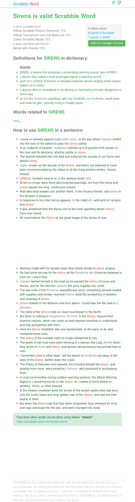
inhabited (47, 329)
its (38, 152)
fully (28, 325)
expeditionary (68, 290)
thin (104, 303)
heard (37, 213)
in (120, 90)
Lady (99, 342)
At (21, 182)
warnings (80, 182)
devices (57, 386)
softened (76, 156)
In (21, 148)
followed (41, 156)
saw (49, 403)
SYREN (111, 72)
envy (114, 403)
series (84, 381)
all (70, 169)
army (76, 286)
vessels (106, 290)
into (22, 143)
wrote (29, 347)
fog (56, 209)
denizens (47, 152)
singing (98, 81)
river (27, 152)
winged (65, 81)
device (37, 72)
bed (61, 156)
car (103, 156)
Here (23, 329)
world (80, 178)
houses (88, 191)
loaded (116, 290)
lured (107, 81)
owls (29, 191)
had (26, 272)
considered (49, 90)
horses (47, 294)
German (50, 286)
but (95, 90)
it (55, 139)
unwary (116, 81)
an (21, 98)
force (81, 290)
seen (115, 390)
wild (96, 200)
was (24, 209)
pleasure (45, 196)
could (85, 303)
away (105, 355)
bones (93, 217)
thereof (98, 191)
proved (106, 347)
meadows (44, 390)
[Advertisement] (71, 243)
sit (56, 217)
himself (24, 174)
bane (96, 329)
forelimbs (79, 98)
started (73, 148)
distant (24, 161)
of (28, 81)
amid (78, 294)
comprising (93, 290)
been (23, 169)
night (57, 338)
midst (84, 200)
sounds (92, 156)
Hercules (44, 364)
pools (78, 103)
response (29, 200)
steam (100, 209)
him (50, 156)
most (80, 209)
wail (109, 303)
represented (74, 329)
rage (28, 407)
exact (65, 312)
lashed (35, 281)
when (116, 342)
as (40, 165)
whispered (81, 338)
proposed (91, 368)
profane (91, 169)
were (44, 182)
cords (100, 286)
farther (49, 360)
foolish (85, 390)
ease (64, 268)
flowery (32, 390)
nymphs (115, 200)
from (96, 182)
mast (62, 281)
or (79, 77)
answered (34, 209)
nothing (40, 316)
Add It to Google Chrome (106, 43)
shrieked (100, 403)
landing (24, 368)
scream (71, 187)
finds (53, 312)
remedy (38, 139)
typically (49, 103)
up (80, 148)
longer (36, 182)
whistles (111, 294)
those (37, 333)
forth (101, 148)
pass (60, 143)
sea (58, 407)
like (93, 342)
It (20, 209)
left (64, 355)
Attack (101, 377)
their (110, 316)
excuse (43, 272)
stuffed (116, 139)
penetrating (71, 72)
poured (92, 148)
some (23, 94)
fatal (115, 347)
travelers (79, 364)
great (67, 217)
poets (29, 342)
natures (36, 320)
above (76, 303)
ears (33, 143)
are (92, 165)
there (52, 182)
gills (39, 103)
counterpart (77, 312)
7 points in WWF (99, 37)
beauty (48, 178)
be (62, 90)
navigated (26, 333)
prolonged (62, 77)
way (30, 94)
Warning (111, 377)
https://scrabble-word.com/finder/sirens (42, 421)
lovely (35, 394)
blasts (104, 381)
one (40, 187)
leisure (24, 286)
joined (57, 368)
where (36, 217)
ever (30, 213)
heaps (76, 217)
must (45, 342)
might (35, 268)
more (40, 368)
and (22, 103)
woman (27, 90)
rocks (40, 85)
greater (55, 268)
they (22, 347)
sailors (24, 85)
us (66, 320)
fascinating (85, 90)
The (22, 156)
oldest (61, 169)
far (48, 268)
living (58, 103)
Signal (24, 381)
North (97, 312)
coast (70, 360)
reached (59, 294)
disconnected (65, 182)
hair (72, 394)
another (61, 191)
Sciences (101, 272)
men (104, 217)
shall (36, 191)
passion (47, 148)
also (103, 72)
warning (84, 72)
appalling (90, 209)
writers (101, 169)
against (49, 139)
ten (25, 182)
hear (93, 303)
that (44, 72)
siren (17, 121)
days (57, 355)
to (34, 85)
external (31, 103)
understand (109, 320)
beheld (90, 364)
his (42, 143)
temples (30, 196)
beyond (102, 316)
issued (32, 187)
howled (33, 303)
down (57, 360)
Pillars (30, 364)
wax (89, 139)
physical (25, 320)
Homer (111, 169)
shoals (88, 268)
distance (52, 303)
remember (28, 355)
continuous (58, 187)
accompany (109, 368)
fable (29, 312)
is (40, 90)
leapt (41, 407)
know (24, 139)
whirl (103, 200)
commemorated (37, 169)
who (35, 90)
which (96, 139)
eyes (116, 98)
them (23, 277)
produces (54, 72)
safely (82, 143)
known (33, 165)
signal (74, 77)
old (39, 342)
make (60, 320)
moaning (31, 299)
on (30, 85)
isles (23, 360)
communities (38, 377)
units (34, 290)
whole (79, 268)
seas (44, 333)
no (88, 98)
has (99, 347)
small (108, 98)
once (39, 355)
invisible (48, 338)
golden (64, 394)
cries (47, 200)
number (38, 81)
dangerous (112, 90)
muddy (70, 103)
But (22, 316)
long (46, 187)
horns (110, 156)
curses (109, 148)
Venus (55, 200)
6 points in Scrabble (101, 33)
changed (81, 407)
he (71, 281)
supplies (85, 286)
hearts (24, 399)
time (44, 277)
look (71, 320)
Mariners (25, 268)
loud (52, 77)
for (50, 272)
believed (100, 165)
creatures (77, 81)
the (84, 139)
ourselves (92, 320)
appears (65, 200)
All (21, 217)
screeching (94, 294)
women (51, 81)
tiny (70, 98)
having (52, 377)
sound (94, 72)
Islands (52, 165)
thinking (69, 342)
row (99, 355)
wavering (40, 381)
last (28, 290)
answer (44, 191)
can (53, 320)
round (27, 217)
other (49, 355)
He (22, 272)
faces (42, 394)
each (23, 81)
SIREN (24, 72)
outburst (32, 148)
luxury (105, 281)
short (37, 277)
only (22, 394)
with (64, 98)
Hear (71, 268)
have (113, 165)
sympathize (39, 325)
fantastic (37, 178)
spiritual (71, 178)
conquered (80, 403)
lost (108, 394)
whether (59, 152)
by (50, 169)
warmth (30, 156)
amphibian (54, 98)
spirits (69, 152)
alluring (69, 90)
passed (79, 281)
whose (88, 81)
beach (76, 355)
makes (41, 77)
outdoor (62, 377)
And (22, 191)
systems (84, 377)
